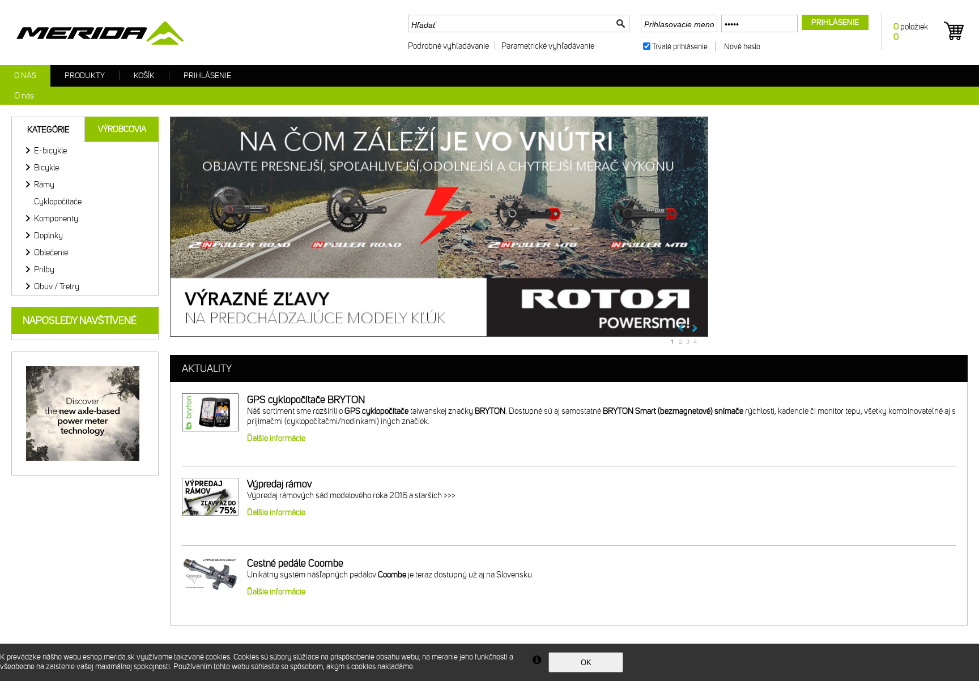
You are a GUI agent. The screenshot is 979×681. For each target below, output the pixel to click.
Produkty (85, 75)
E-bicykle (50, 150)
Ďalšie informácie (276, 438)
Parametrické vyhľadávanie (547, 46)
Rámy (44, 184)
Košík (144, 75)
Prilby (44, 269)
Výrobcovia (122, 129)
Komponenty (56, 218)
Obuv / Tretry (56, 286)
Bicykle (46, 167)
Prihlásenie (207, 75)
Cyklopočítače (58, 201)
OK (586, 662)
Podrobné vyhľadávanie (448, 46)
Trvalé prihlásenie (680, 47)
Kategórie (48, 130)
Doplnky (48, 235)
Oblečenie (51, 252)
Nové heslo (742, 47)
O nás (25, 75)
